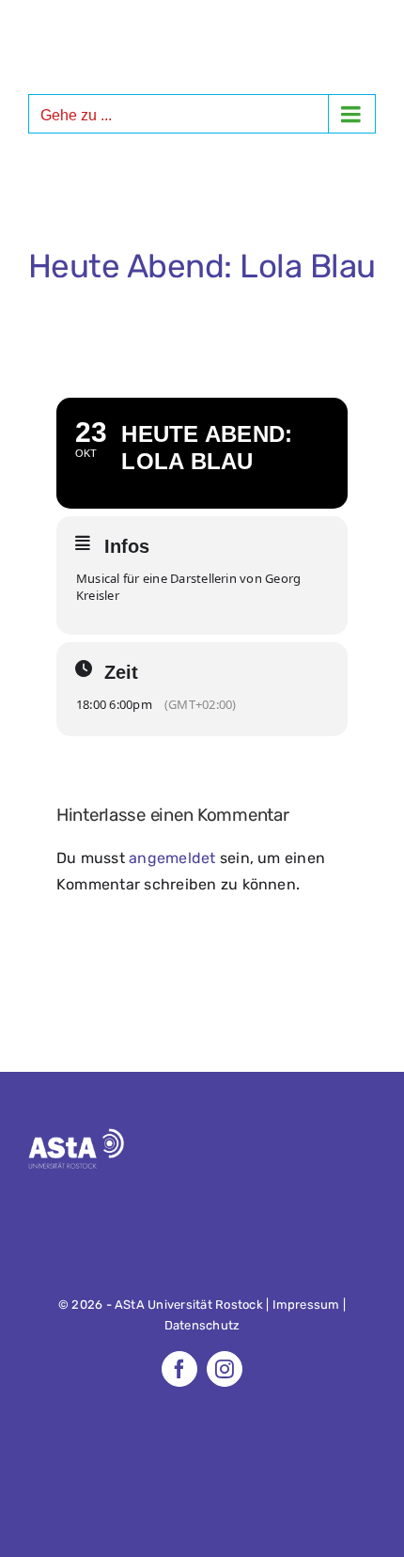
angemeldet (172, 858)
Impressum (306, 1305)
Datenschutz (202, 1325)
